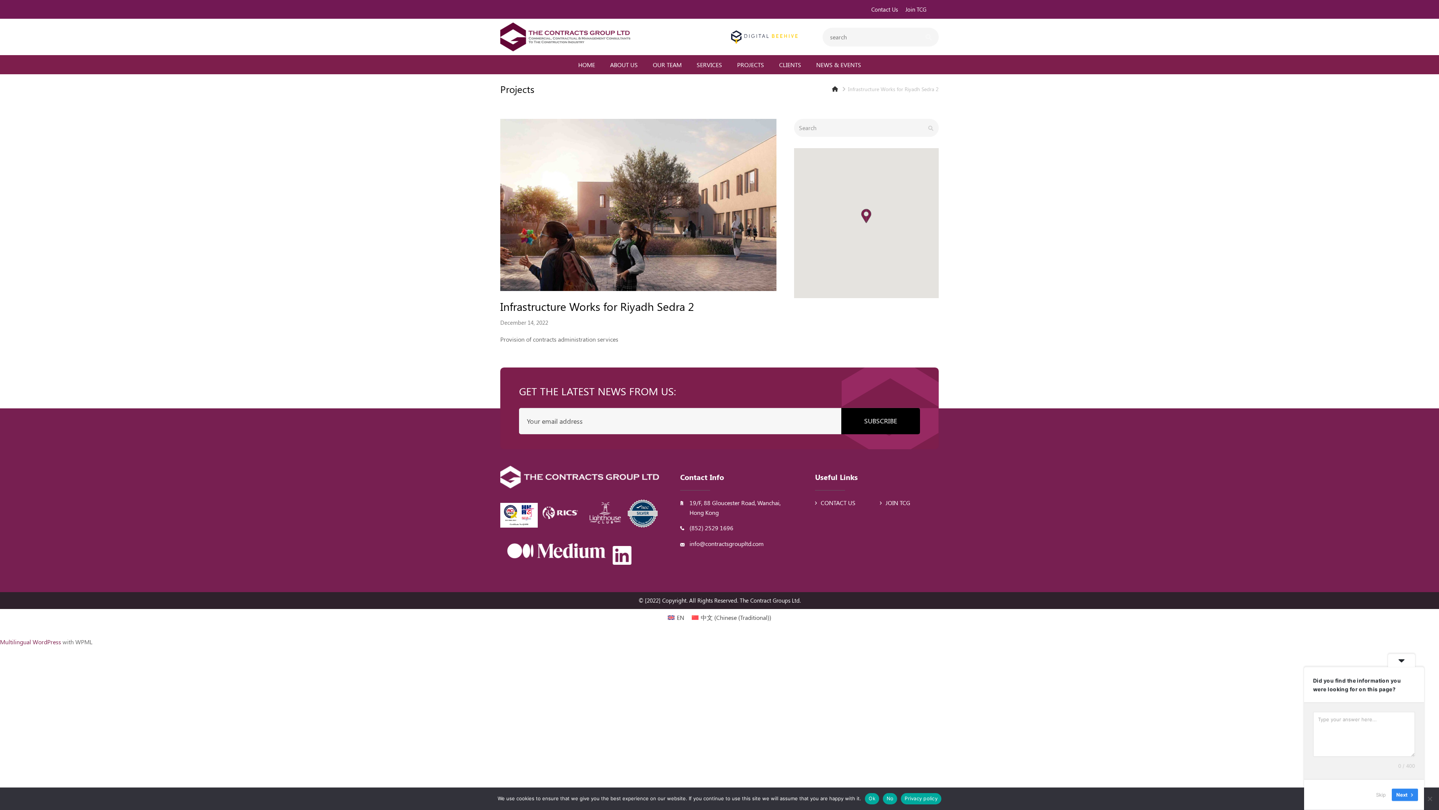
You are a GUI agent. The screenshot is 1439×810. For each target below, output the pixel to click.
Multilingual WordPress (30, 642)
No (890, 798)
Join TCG (898, 503)
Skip (1381, 795)
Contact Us (838, 503)
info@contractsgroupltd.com (727, 544)
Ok (872, 798)
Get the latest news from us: (597, 391)
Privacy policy (921, 798)
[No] (1429, 798)
